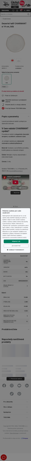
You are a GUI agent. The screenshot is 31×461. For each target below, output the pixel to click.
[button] (15, 250)
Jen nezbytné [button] (16, 245)
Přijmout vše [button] (16, 241)
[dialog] (15, 230)
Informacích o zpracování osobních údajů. (14, 237)
